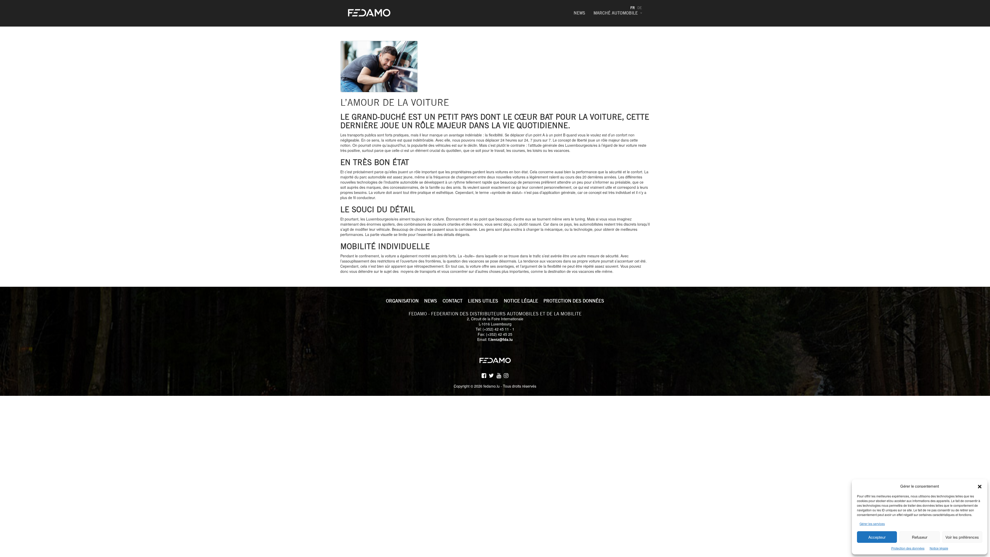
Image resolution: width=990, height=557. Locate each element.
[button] (979, 485)
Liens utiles (483, 301)
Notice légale (939, 548)
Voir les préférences (962, 537)
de (639, 8)
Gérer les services (872, 523)
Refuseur (919, 537)
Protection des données (908, 548)
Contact (453, 301)
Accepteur (877, 537)
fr (632, 8)
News (579, 13)
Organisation (402, 301)
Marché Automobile (615, 13)
